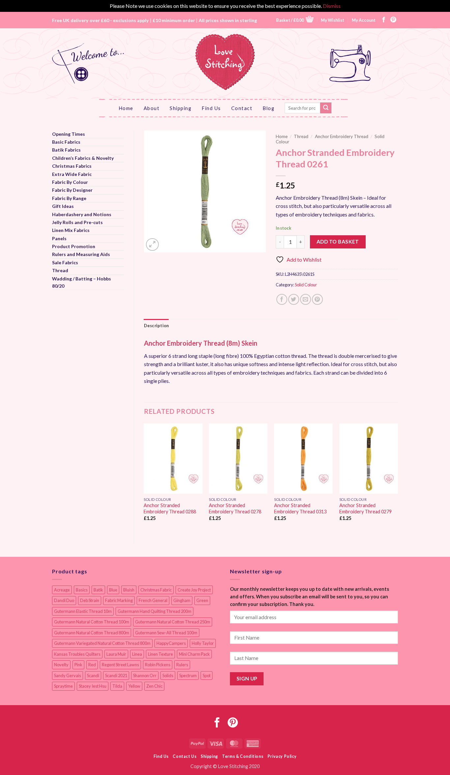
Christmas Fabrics (72, 166)
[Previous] (144, 478)
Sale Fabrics (65, 262)
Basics (82, 589)
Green (202, 600)
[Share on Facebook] (281, 299)
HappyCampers (171, 643)
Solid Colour (306, 284)
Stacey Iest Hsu (92, 686)
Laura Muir (116, 654)
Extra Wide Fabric (72, 174)
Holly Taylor (203, 643)
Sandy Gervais (67, 675)
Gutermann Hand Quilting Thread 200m (154, 611)
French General (153, 600)
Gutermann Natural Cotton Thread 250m (172, 621)
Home (126, 108)
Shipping (180, 108)
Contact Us (184, 756)
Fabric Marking (119, 600)
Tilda (117, 686)
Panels (59, 238)
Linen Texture (160, 654)
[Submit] (325, 108)
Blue (113, 589)
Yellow (134, 686)
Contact (242, 108)
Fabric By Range (69, 198)
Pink (78, 664)
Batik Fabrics (66, 150)
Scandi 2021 (116, 675)
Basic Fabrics (66, 142)
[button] (295, 20)
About (152, 108)
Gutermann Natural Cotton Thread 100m (91, 621)
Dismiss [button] (332, 6)
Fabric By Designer (72, 190)
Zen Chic (154, 686)
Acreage (62, 589)
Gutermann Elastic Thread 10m (83, 611)
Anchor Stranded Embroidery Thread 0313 (300, 508)
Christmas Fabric (156, 589)
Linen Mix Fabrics (71, 230)
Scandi (93, 675)
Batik (98, 589)
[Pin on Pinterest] (317, 299)
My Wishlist (332, 20)
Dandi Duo (64, 600)
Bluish (128, 589)
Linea (137, 654)
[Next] (398, 478)
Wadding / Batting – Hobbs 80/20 (81, 282)
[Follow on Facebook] (384, 20)
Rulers (182, 664)
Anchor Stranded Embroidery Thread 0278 (235, 508)
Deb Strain (89, 600)
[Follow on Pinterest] (393, 20)
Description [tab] (156, 325)
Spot (207, 675)
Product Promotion (73, 246)
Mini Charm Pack (194, 654)
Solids (167, 675)
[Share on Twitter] (293, 299)
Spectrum (188, 675)
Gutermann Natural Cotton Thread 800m (91, 632)
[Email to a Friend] (305, 299)
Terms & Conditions (242, 756)
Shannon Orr (144, 675)
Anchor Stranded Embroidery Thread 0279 (365, 508)
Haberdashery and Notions (81, 214)
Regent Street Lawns (120, 664)
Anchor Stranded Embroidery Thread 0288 (170, 508)
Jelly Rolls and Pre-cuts (77, 222)
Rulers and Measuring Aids (81, 254)
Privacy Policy (282, 756)
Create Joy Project (194, 589)
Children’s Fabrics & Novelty (83, 158)
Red (92, 664)
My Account (364, 20)
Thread (60, 270)
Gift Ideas (63, 206)
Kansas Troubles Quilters (77, 654)
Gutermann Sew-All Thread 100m (166, 632)
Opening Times (68, 134)
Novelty (61, 664)
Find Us (211, 108)
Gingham (181, 600)
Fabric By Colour (70, 182)
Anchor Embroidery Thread (341, 136)
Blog (268, 108)
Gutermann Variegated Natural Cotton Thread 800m (102, 643)
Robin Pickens (157, 664)
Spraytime (63, 686)
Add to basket (338, 241)
